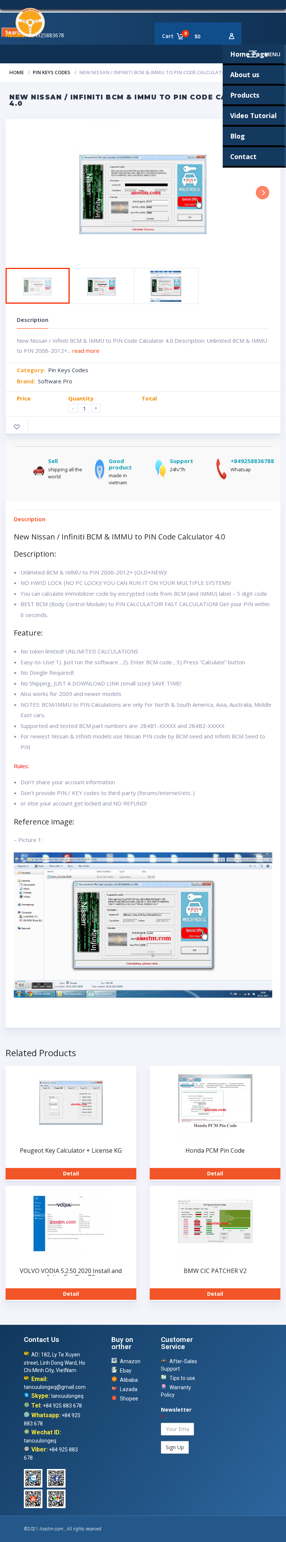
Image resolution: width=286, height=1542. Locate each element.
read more (85, 350)
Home (16, 72)
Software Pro (55, 381)
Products (244, 95)
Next (262, 192)
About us (244, 74)
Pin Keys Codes (51, 72)
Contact (243, 156)
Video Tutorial (253, 115)
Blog (237, 136)
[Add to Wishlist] (17, 427)
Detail (71, 1173)
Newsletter (176, 1413)
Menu (272, 54)
